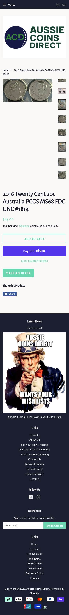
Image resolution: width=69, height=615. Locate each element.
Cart (63, 5)
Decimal (34, 549)
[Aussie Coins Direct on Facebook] (31, 498)
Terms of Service (34, 464)
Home (5, 70)
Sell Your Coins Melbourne (34, 449)
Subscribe (55, 525)
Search (34, 435)
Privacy (34, 478)
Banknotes (34, 559)
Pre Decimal (34, 554)
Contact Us (34, 459)
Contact (34, 578)
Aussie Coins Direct (37, 588)
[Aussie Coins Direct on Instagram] (38, 498)
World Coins (34, 563)
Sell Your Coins (34, 573)
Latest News (34, 321)
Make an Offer (18, 273)
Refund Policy (34, 469)
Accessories (35, 568)
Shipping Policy (34, 474)
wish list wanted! (34, 328)
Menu (11, 4)
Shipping (24, 225)
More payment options (34, 260)
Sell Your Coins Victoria (34, 444)
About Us (34, 439)
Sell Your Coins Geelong (34, 454)
